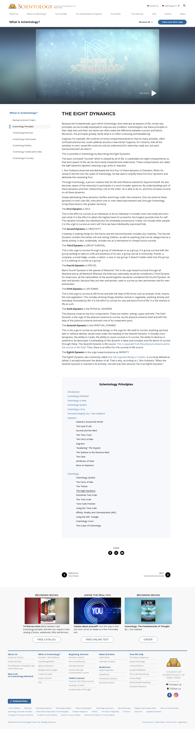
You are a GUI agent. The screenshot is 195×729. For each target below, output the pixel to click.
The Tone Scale (83, 499)
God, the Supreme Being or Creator (127, 357)
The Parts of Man (84, 439)
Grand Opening (14, 661)
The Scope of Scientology (88, 525)
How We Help (136, 654)
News (182, 14)
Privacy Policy (147, 722)
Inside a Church (45, 678)
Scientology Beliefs (46, 661)
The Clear (81, 456)
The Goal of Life (84, 426)
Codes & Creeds (45, 674)
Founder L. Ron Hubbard (48, 657)
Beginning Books (106, 670)
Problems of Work (76, 685)
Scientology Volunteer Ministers (20, 712)
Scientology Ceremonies (24, 139)
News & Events (107, 654)
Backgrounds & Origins (48, 670)
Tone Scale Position (85, 503)
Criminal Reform (136, 665)
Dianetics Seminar (76, 657)
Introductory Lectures (108, 678)
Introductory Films (106, 682)
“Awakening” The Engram (88, 447)
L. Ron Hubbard (14, 708)
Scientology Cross (76, 409)
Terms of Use (171, 722)
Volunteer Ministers (138, 686)
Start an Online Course (169, 708)
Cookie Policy (159, 722)
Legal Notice (182, 722)
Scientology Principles (23, 126)
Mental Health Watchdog (140, 682)
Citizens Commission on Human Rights (99, 715)
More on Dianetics (85, 465)
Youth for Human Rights (70, 715)
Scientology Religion (63, 708)
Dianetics (72, 417)
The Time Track (84, 434)
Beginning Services (79, 654)
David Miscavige (124, 708)
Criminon (126, 712)
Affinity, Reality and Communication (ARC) (96, 512)
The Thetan (82, 486)
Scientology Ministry (22, 145)
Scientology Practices (23, 133)
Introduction (74, 391)
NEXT (161, 573)
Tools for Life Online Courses (81, 681)
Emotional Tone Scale (86, 495)
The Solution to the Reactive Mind (92, 452)
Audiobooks (104, 674)
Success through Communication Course (79, 671)
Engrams (80, 443)
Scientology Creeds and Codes (27, 152)
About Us (14, 14)
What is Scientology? (37, 14)
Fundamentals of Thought (80, 689)
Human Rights (135, 678)
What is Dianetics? (46, 665)
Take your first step (172, 22)
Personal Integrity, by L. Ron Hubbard (86, 413)
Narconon (138, 712)
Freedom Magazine (80, 712)
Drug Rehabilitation (138, 670)
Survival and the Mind (86, 430)
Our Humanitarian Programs (89, 14)
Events (168, 14)
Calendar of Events (107, 661)
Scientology (73, 473)
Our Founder (61, 14)
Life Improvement (76, 665)
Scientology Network (44, 708)
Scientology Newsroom (105, 708)
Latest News (104, 657)
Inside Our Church (15, 657)
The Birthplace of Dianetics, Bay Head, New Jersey (21, 667)
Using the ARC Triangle (87, 516)
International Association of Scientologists (52, 712)
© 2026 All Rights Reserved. (32, 722)
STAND (94, 712)
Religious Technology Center (145, 708)
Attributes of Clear (85, 461)
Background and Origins (24, 120)
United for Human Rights (47, 715)
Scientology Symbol (77, 404)
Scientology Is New (77, 400)
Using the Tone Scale (86, 508)
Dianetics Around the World (89, 421)
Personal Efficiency (77, 661)
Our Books (116, 14)
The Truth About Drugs (139, 674)
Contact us (153, 6)
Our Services (137, 14)
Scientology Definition (78, 396)
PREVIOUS (73, 573)
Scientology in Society (23, 158)
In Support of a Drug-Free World (20, 715)
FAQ (154, 14)
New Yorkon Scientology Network (20, 675)
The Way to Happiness (139, 657)
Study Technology (137, 661)
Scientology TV (171, 6)
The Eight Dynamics (86, 490)
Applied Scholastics (153, 712)
